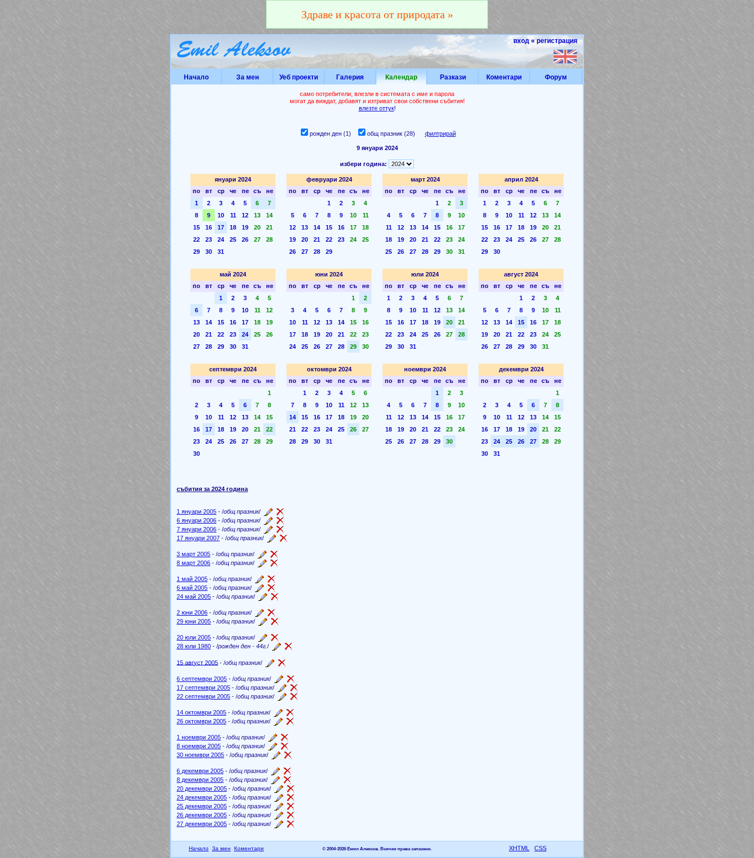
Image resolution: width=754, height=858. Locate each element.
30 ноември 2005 (200, 755)
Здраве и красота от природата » (377, 14)
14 (269, 215)
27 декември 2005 (202, 823)
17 (220, 227)
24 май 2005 (194, 596)
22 (196, 239)
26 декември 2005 (202, 815)
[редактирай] (268, 511)
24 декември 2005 (202, 797)
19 (245, 227)
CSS (540, 848)
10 (220, 215)
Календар (401, 77)
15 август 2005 (197, 662)
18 (233, 227)
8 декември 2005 (200, 779)
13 (257, 215)
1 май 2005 (192, 578)
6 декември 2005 (200, 771)
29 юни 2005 (194, 621)
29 (196, 251)
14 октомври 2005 (201, 712)
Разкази (453, 77)
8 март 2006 (193, 562)
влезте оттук (376, 108)
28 (269, 239)
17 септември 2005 (203, 687)
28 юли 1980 (194, 646)
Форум (556, 77)
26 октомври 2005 (201, 721)
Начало (196, 77)
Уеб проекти (298, 77)
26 (245, 239)
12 (245, 215)
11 (233, 215)
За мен (247, 77)
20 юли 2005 (194, 637)
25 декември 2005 (202, 806)
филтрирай (440, 133)
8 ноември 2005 (199, 746)
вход (521, 41)
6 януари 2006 (196, 520)
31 (220, 251)
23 (208, 239)
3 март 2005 (193, 554)
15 (196, 227)
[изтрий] (280, 511)
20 (257, 227)
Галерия (350, 77)
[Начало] (234, 51)
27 (257, 239)
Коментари (504, 77)
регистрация (557, 41)
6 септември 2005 (202, 678)
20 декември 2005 (202, 788)
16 (208, 227)
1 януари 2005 (196, 511)
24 (220, 239)
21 (269, 227)
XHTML (519, 848)
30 (208, 251)
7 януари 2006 (196, 529)
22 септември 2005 (203, 696)
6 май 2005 (192, 587)
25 (233, 239)
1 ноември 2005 (199, 737)
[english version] (565, 56)
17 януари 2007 (198, 538)
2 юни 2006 (192, 612)
